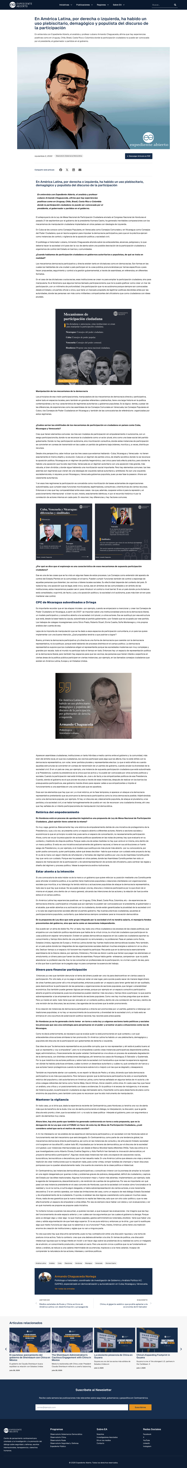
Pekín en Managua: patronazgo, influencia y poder (153, 1356)
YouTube (146, 1440)
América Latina (41, 1263)
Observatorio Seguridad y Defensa (64, 1443)
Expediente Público (58, 1446)
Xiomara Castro (111, 1263)
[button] (60, 169)
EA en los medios (104, 1440)
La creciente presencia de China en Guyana (71, 1356)
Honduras (78, 1263)
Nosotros (100, 1434)
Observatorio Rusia (58, 1440)
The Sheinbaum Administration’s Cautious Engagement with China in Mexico (29, 1357)
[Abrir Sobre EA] (124, 4)
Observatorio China (58, 1437)
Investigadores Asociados (107, 1437)
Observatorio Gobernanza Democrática (69, 156)
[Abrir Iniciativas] (71, 4)
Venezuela (98, 1263)
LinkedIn (146, 1443)
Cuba (59, 1263)
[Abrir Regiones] (108, 4)
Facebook (147, 1434)
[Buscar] (175, 5)
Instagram (147, 1446)
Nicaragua (88, 1263)
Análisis (52, 1263)
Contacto (100, 1443)
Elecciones (68, 1263)
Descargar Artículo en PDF (138, 156)
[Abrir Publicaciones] (92, 4)
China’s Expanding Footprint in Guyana (111, 1356)
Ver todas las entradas (65, 1288)
